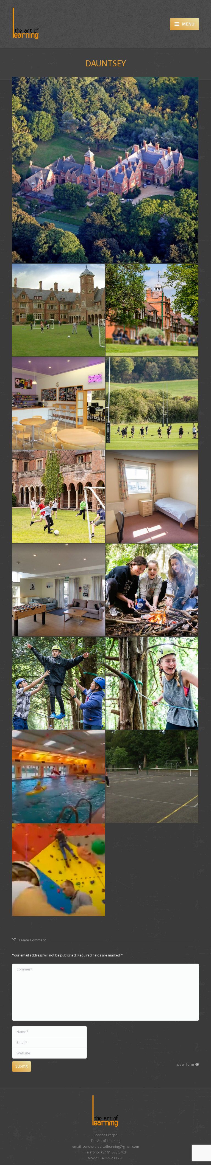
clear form (185, 1064)
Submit (21, 1066)
